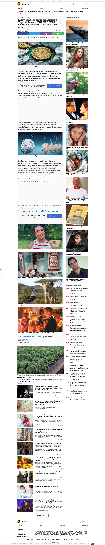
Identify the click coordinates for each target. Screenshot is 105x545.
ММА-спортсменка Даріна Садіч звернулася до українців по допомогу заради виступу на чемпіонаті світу (78, 311)
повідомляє (45, 76)
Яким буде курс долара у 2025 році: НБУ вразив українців (38, 211)
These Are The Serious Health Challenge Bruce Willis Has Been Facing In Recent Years (77, 201)
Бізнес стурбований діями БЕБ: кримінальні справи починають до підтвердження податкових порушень (79, 385)
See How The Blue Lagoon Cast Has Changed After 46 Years (75, 69)
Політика (85, 8)
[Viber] (46, 33)
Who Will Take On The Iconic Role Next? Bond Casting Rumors (75, 279)
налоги (39, 337)
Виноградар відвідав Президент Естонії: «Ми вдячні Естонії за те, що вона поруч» (78, 399)
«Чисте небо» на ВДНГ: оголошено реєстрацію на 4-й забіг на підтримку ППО (34, 12)
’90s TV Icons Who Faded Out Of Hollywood (74, 95)
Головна (19, 8)
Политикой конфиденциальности (59, 543)
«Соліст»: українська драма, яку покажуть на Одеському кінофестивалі (78, 298)
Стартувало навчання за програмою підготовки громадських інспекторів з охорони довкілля (77, 345)
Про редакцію (45, 0)
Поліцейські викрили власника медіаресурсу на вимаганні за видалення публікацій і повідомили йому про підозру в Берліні (78, 359)
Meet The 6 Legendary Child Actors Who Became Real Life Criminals (77, 253)
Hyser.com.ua (46, 531)
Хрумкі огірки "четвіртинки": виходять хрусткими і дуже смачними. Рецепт (68, 12)
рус (75, 4)
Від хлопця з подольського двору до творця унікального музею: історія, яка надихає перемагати (78, 352)
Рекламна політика (78, 0)
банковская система (29, 337)
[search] (86, 4)
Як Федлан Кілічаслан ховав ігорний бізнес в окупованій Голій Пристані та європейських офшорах (78, 392)
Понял (92, 543)
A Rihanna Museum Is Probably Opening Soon (77, 147)
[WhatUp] (58, 33)
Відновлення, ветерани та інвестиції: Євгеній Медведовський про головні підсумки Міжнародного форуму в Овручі (79, 319)
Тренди (41, 8)
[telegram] (82, 4)
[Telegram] (34, 33)
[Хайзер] (23, 4)
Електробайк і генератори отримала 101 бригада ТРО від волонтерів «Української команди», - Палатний (79, 337)
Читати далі (40, 515)
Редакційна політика (54, 0)
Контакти (86, 0)
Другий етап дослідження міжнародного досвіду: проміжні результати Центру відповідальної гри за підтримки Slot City (79, 368)
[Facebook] (23, 33)
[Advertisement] (40, 110)
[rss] (80, 4)
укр (71, 4)
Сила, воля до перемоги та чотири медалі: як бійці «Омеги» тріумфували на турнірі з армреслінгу (79, 291)
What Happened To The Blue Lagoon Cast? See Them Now (76, 173)
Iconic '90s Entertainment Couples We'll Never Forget (76, 121)
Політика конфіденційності (66, 0)
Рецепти (62, 8)
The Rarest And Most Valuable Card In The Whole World (76, 227)
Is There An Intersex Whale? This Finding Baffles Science (75, 43)
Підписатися (56, 85)
